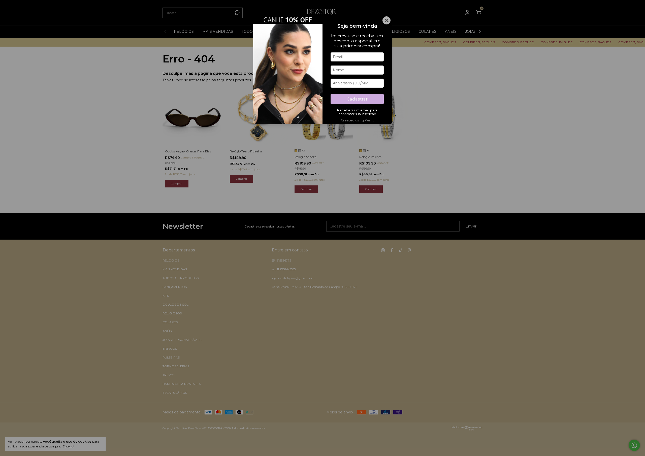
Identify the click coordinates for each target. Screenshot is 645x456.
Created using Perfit (357, 120)
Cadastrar (357, 99)
